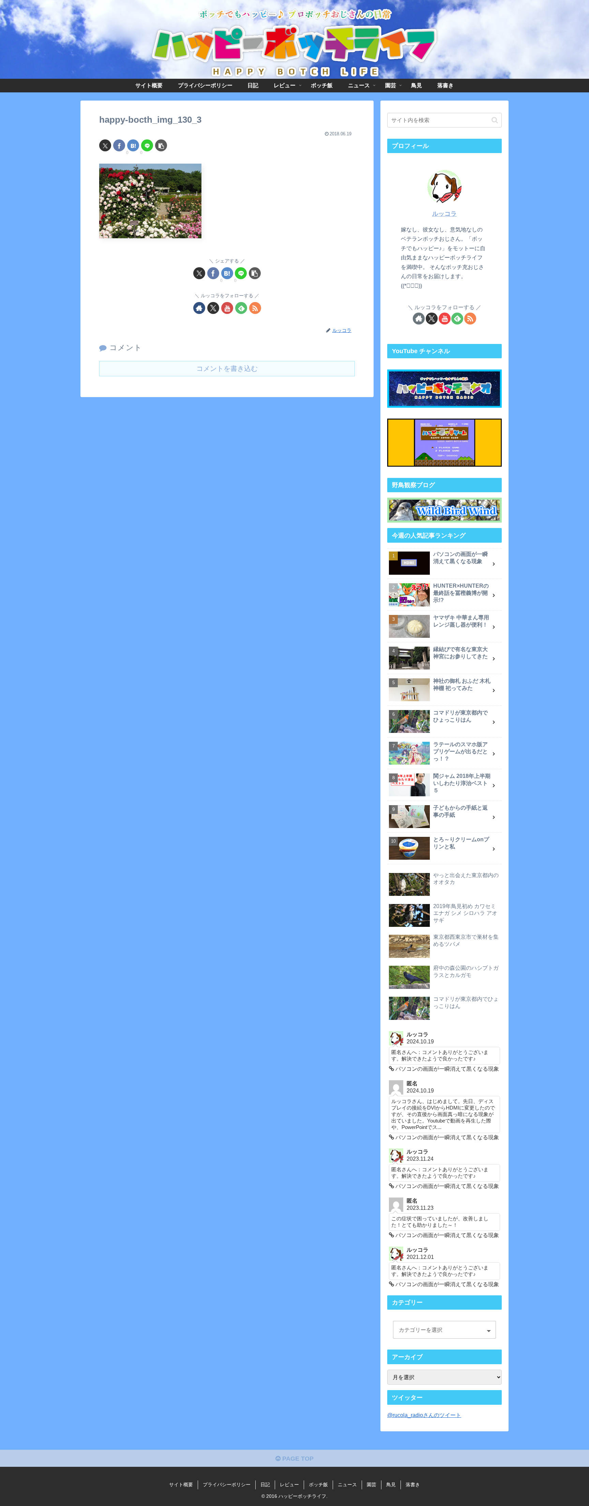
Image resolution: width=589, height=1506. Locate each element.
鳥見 (391, 1484)
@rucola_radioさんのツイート (424, 1415)
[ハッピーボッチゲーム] (444, 443)
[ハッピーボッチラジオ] (444, 389)
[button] (161, 145)
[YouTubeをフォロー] (227, 308)
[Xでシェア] (105, 145)
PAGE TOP (297, 1458)
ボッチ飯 (318, 1484)
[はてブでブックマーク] (133, 145)
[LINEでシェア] (147, 145)
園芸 (371, 1484)
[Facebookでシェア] (119, 145)
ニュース (347, 1484)
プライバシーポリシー (227, 1484)
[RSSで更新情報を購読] (255, 308)
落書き (413, 1484)
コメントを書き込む (227, 368)
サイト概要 (181, 1484)
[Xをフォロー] (213, 308)
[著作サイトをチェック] (199, 308)
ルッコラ (444, 213)
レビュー (289, 1484)
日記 (265, 1484)
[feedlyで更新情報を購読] (241, 308)
